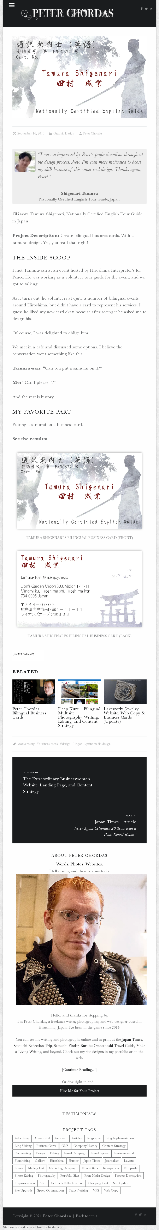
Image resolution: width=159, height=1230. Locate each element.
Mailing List (36, 1168)
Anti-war (61, 1138)
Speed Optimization (50, 1190)
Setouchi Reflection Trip (33, 1046)
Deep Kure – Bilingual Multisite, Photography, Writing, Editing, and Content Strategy (79, 717)
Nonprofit (131, 1168)
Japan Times (132, 1039)
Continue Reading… (79, 1070)
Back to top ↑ (87, 1216)
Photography (46, 1175)
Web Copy (111, 1190)
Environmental (124, 1153)
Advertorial (42, 1138)
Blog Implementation (120, 1138)
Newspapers (111, 1168)
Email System (100, 1153)
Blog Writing (23, 1146)
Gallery (40, 1161)
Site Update (121, 1183)
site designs (95, 1052)
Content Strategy (113, 1146)
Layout (129, 1161)
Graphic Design (63, 133)
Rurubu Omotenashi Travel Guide (107, 1046)
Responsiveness (25, 1183)
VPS (96, 1190)
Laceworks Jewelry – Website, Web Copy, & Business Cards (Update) (124, 715)
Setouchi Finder (66, 1046)
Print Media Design (99, 744)
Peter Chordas (92, 133)
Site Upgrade (24, 1190)
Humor (73, 1161)
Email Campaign (75, 1153)
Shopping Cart (98, 1183)
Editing (54, 1153)
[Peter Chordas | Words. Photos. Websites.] (67, 13)
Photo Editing (24, 1175)
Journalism (112, 1161)
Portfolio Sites (70, 1175)
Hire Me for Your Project (79, 1091)
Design (66, 744)
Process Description (128, 1175)
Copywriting (23, 1153)
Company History (85, 1146)
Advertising (27, 744)
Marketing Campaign (63, 1168)
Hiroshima (57, 1161)
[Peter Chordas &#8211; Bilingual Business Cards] (33, 691)
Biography (94, 1138)
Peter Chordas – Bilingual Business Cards (29, 713)
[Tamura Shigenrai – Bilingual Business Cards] (79, 39)
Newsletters (90, 1168)
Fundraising (22, 1161)
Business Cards (48, 744)
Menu (11, 5)
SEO (43, 1183)
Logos (78, 744)
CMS (65, 1146)
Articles (77, 1138)
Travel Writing (78, 1190)
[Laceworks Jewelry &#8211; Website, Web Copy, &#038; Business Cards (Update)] (125, 691)
